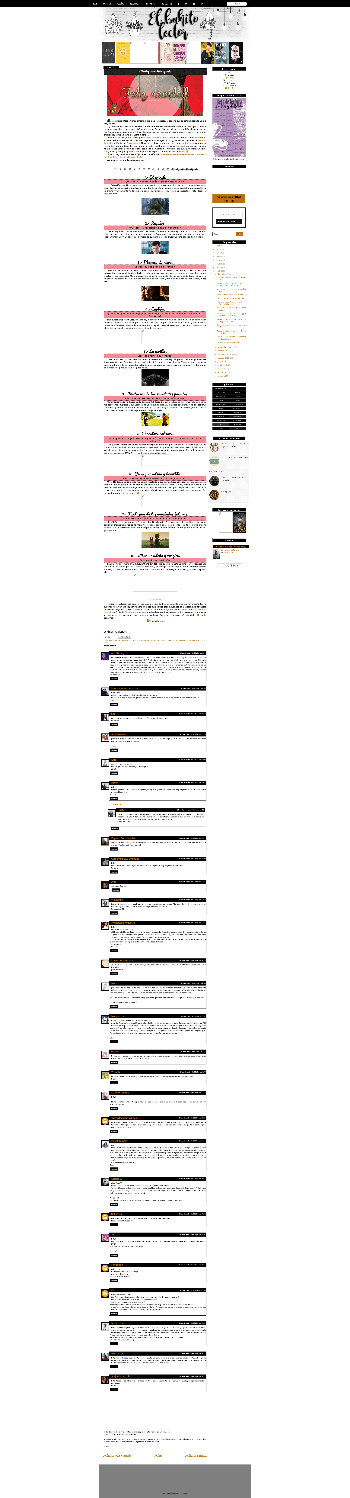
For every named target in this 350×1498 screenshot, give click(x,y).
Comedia (237, 393)
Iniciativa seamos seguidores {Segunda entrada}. (235, 445)
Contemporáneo (221, 397)
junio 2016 (222, 365)
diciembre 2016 (225, 274)
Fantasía (237, 400)
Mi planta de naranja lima (185, 640)
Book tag (127, 640)
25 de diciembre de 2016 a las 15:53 (192, 923)
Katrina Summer (120, 1092)
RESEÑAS (120, 3)
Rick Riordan (200, 640)
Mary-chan (117, 1016)
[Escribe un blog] (121, 637)
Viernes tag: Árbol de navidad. (230, 295)
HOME (95, 3)
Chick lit (237, 389)
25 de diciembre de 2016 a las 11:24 (192, 734)
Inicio (158, 1455)
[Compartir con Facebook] (127, 637)
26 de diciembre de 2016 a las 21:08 (192, 1290)
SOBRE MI (107, 3)
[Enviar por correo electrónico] (119, 637)
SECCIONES (134, 3)
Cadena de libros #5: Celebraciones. (234, 457)
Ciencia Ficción (220, 393)
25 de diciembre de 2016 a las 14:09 (192, 859)
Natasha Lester (228, 552)
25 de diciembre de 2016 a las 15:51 (192, 882)
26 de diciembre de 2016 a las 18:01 (192, 1234)
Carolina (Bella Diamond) (125, 858)
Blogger (184, 1494)
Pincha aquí (229, 200)
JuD (113, 1234)
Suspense (221, 428)
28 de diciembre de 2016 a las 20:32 (192, 1376)
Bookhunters (133, 143)
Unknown (116, 1214)
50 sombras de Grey (116, 640)
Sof (113, 713)
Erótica (220, 400)
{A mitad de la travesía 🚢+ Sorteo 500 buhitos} (231, 315)
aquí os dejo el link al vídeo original (122, 157)
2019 (217, 260)
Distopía (237, 397)
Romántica (237, 424)
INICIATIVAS (151, 3)
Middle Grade (237, 408)
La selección (170, 640)
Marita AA (117, 1353)
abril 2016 (222, 372)
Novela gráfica (237, 416)
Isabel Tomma (119, 1141)
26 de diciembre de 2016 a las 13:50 (192, 1118)
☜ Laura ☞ (117, 899)
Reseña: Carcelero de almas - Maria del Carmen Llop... (231, 284)
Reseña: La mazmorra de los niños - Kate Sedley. (235, 479)
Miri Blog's (117, 1264)
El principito (143, 640)
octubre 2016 (224, 351)
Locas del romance (122, 960)
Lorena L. (116, 1178)
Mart (114, 983)
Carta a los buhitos (216, 471)
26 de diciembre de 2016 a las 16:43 (192, 1141)
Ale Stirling (117, 653)
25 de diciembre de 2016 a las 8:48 (193, 688)
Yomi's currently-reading (231, 546)
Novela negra (237, 420)
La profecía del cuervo (156, 640)
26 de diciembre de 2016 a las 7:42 (193, 1051)
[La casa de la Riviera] (216, 558)
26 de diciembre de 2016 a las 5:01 (193, 1016)
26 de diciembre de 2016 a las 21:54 (192, 1323)
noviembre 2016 (225, 347)
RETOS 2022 (167, 3)
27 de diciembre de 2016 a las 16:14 (192, 1353)
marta (115, 1051)
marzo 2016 (223, 376)
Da (113, 1290)
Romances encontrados (124, 688)
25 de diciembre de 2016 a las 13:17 (192, 838)
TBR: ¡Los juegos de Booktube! (230, 298)
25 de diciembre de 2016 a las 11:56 (190, 810)
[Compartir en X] (124, 637)
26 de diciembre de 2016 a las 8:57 (193, 1072)
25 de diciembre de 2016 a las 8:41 (193, 653)
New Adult (237, 412)
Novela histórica (221, 420)
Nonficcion (220, 416)
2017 (217, 267)
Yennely (115, 1072)
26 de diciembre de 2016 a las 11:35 (192, 1092)
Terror (237, 428)
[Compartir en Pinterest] (129, 637)
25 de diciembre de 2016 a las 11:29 (192, 760)
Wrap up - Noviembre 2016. (229, 343)
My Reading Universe (123, 922)
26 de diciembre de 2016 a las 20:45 (192, 1265)
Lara (113, 759)
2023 (217, 246)
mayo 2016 (223, 369)
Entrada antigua (196, 1455)
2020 (217, 257)
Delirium (135, 640)
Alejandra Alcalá (121, 1376)
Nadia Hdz (117, 1323)
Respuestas (117, 804)
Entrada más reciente (117, 1455)
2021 (217, 253)
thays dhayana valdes (124, 1118)
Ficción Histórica (237, 404)
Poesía (221, 424)
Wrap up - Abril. (227, 491)
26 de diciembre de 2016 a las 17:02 (192, 1214)
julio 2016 (222, 362)
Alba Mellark (118, 734)
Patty (114, 782)
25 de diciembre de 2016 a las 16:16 (192, 960)
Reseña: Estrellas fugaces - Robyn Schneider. (231, 303)
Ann (113, 881)
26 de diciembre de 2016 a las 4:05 (193, 983)
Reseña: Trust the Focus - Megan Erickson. (231, 320)
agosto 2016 (224, 358)
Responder (113, 679)
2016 (217, 271)
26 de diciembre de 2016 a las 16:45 (192, 1179)
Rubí (106, 643)
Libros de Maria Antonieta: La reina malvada (183, 154)
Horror (220, 408)
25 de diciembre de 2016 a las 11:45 (192, 783)
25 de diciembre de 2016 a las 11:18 (192, 714)
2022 (217, 249)
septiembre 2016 (225, 354)
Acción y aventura (220, 389)
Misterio (220, 412)
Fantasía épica (220, 404)
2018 (217, 264)
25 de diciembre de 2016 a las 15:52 (192, 900)
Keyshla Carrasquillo (123, 838)
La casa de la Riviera (230, 550)
